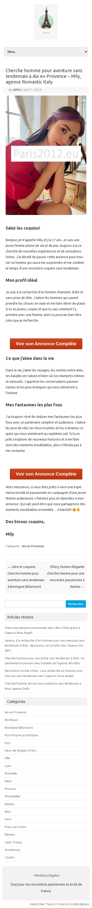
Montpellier (13, 796)
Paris (8, 819)
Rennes (10, 834)
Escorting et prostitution (21, 735)
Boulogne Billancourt (19, 727)
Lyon (8, 765)
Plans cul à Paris (15, 826)
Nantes (9, 804)
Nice (8, 811)
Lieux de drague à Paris (20, 750)
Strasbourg (12, 849)
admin (17, 90)
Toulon (9, 857)
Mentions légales (46, 875)
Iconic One (37, 904)
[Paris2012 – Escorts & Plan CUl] (46, 38)
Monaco (10, 788)
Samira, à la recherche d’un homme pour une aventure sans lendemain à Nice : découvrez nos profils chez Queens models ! (45, 645)
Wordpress (81, 904)
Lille (7, 758)
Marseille (11, 773)
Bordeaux (11, 719)
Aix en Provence (33, 546)
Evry (7, 742)
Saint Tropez (13, 842)
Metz (8, 781)
